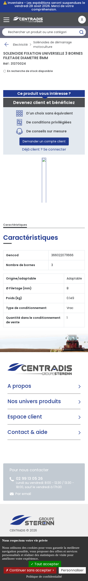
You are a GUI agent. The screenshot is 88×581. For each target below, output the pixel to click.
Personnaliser (72, 570)
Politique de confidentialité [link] (44, 576)
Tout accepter (46, 564)
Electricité (20, 44)
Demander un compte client (44, 141)
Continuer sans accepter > (31, 570)
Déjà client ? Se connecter (44, 149)
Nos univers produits (34, 401)
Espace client (24, 416)
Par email (23, 493)
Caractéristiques (15, 225)
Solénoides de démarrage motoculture (52, 44)
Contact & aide (27, 432)
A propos (19, 385)
